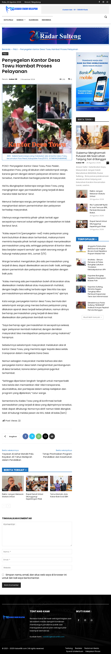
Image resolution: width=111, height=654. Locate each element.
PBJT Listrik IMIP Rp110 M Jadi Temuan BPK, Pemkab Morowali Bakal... (99, 209)
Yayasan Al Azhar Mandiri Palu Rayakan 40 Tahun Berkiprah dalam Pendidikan (18, 456)
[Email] (45, 436)
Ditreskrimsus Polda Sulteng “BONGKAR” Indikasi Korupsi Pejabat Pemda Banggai (98, 306)
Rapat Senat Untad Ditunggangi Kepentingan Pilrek (34, 496)
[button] (105, 16)
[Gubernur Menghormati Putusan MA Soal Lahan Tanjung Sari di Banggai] (92, 137)
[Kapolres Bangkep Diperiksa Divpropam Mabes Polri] (81, 278)
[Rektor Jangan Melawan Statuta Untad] (13, 483)
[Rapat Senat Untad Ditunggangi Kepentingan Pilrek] (37, 483)
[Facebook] (99, 2)
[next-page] (8, 506)
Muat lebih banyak (91, 317)
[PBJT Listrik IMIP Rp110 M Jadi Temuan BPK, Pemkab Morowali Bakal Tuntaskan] (82, 208)
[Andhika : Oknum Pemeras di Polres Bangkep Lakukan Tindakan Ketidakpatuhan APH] (81, 262)
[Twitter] (32, 436)
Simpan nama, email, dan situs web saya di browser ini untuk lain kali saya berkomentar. (34, 576)
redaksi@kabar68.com (53, 636)
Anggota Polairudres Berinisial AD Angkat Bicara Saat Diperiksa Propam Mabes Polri (97, 250)
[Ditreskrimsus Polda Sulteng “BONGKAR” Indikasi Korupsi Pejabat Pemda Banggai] (81, 305)
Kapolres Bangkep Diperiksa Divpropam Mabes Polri (97, 278)
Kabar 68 (13, 79)
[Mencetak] (52, 436)
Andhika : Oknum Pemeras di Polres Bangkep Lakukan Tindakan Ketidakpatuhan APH (97, 264)
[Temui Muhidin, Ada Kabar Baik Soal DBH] (61, 483)
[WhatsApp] (107, 2)
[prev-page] (4, 506)
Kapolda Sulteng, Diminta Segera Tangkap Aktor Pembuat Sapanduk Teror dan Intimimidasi (98, 292)
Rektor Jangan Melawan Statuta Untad (13, 495)
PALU (15, 49)
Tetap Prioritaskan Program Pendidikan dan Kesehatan (57, 455)
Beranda (6, 49)
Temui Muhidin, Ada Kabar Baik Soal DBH (59, 495)
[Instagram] (103, 2)
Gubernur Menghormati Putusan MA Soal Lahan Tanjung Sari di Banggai (91, 156)
